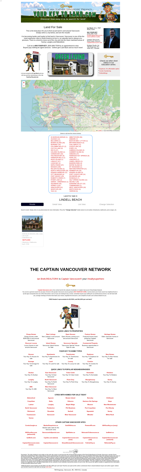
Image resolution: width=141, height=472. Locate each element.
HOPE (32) (72, 157)
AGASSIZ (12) (55, 139)
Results (32, 204)
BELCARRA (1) (56, 141)
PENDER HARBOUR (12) (59, 172)
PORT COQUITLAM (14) (77, 174)
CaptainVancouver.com (94, 42)
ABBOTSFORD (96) (75, 137)
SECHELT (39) (74, 182)
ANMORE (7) (73, 139)
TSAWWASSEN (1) (75, 185)
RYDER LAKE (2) (56, 180)
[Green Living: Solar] (70, 51)
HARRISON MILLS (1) (58, 157)
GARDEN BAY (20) (57, 154)
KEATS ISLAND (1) (57, 159)
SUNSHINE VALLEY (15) (77, 183)
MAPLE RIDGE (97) (57, 165)
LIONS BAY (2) (55, 163)
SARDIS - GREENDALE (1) (59, 182)
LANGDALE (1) (74, 159)
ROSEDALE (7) (74, 178)
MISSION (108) (56, 167)
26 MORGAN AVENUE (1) (59, 137)
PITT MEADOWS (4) (57, 174)
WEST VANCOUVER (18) (77, 187)
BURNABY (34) (56, 144)
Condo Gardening (105, 71)
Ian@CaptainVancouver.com (96, 35)
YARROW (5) (73, 191)
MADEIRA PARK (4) (75, 163)
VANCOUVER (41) (57, 187)
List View (82, 204)
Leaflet (99, 130)
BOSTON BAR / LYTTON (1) (78, 141)
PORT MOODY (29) (57, 176)
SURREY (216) (56, 185)
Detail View (57, 204)
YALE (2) (54, 191)
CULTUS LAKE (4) (57, 148)
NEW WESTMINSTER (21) (78, 169)
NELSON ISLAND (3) (58, 169)
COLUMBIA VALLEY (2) (58, 146)
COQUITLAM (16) (75, 146)
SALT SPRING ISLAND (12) (78, 180)
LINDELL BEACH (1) (76, 161)
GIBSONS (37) (74, 154)
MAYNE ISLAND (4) (75, 165)
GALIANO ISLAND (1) (58, 152)
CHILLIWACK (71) (75, 144)
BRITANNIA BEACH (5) (76, 143)
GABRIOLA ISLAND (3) (76, 150)
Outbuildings (103, 73)
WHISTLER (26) (56, 189)
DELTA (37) (54, 150)
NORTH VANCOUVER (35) (59, 170)
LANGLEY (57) (55, 161)
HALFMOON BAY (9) (57, 156)
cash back (48, 467)
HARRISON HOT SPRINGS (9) (79, 156)
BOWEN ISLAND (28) (58, 143)
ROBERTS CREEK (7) (58, 178)
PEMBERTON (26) (75, 170)
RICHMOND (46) (74, 176)
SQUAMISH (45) (56, 183)
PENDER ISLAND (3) (76, 172)
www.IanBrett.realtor (93, 37)
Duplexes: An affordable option (109, 69)
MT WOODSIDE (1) (75, 167)
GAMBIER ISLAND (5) (76, 152)
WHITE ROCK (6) (75, 189)
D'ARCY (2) (73, 148)
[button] (23, 82)
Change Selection (106, 204)
